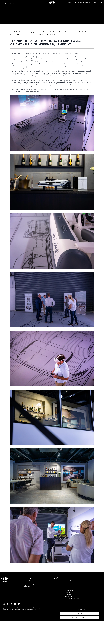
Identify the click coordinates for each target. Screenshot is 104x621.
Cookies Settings (79, 609)
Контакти (72, 2)
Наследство (69, 596)
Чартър (67, 583)
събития (68, 587)
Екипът (67, 592)
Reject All (80, 613)
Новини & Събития (15, 32)
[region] (52, 613)
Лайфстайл (68, 594)
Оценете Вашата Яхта (72, 598)
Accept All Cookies (79, 617)
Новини (67, 585)
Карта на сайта (28, 581)
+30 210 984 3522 (83, 2)
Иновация (68, 588)
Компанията (69, 590)
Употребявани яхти (71, 581)
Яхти (12, 3)
